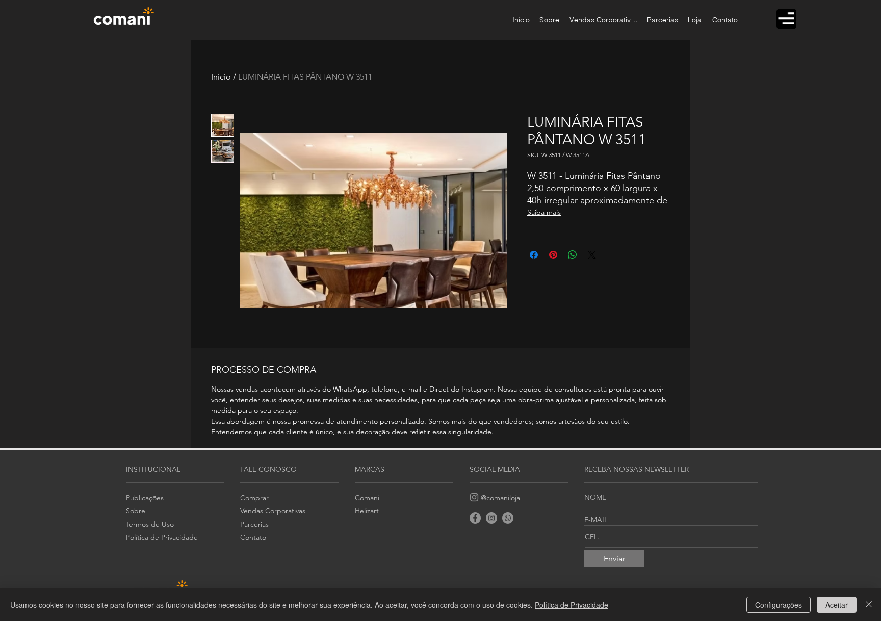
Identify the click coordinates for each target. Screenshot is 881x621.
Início (221, 77)
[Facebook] (475, 518)
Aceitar (836, 605)
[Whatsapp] (507, 518)
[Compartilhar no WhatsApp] (572, 255)
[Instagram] (474, 497)
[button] (786, 18)
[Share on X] (592, 255)
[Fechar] (869, 605)
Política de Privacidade (571, 605)
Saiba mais (544, 212)
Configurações (778, 605)
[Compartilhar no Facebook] (534, 255)
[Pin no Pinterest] (553, 255)
